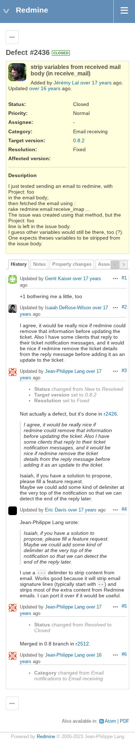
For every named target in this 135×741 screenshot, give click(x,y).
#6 (124, 654)
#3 (124, 370)
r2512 (82, 644)
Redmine (46, 736)
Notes (39, 264)
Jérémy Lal (66, 82)
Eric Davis (56, 510)
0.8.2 (79, 140)
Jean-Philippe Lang (65, 371)
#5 (124, 606)
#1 (124, 278)
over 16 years (44, 88)
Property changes (71, 264)
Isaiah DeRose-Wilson (68, 308)
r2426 (110, 414)
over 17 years (96, 82)
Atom (110, 721)
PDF (124, 721)
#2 (124, 307)
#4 (124, 509)
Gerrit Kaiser (58, 279)
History (19, 264)
